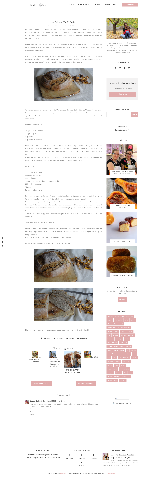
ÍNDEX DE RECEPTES (85, 4)
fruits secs (123, 343)
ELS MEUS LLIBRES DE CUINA (105, 4)
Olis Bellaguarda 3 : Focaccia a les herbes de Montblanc (54, 362)
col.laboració (118, 324)
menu (109, 350)
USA (125, 373)
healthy (128, 346)
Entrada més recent (41, 383)
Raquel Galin (35, 401)
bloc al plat (118, 320)
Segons (123, 365)
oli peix (133, 350)
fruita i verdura (112, 343)
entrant (123, 335)
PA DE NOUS (63, 473)
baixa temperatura (127, 316)
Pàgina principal (130, 4)
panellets (127, 354)
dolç (109, 335)
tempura (110, 373)
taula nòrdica (124, 369)
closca (110, 324)
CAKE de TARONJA (122, 241)
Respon (32, 414)
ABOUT (72, 4)
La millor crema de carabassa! (122, 206)
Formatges (119, 339)
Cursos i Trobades (126, 331)
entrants (131, 335)
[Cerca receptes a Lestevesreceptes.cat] (122, 403)
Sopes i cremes (112, 369)
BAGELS (94, 357)
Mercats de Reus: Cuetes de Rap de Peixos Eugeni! (122, 173)
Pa (121, 354)
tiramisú (118, 373)
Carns (133, 320)
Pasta (134, 354)
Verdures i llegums (114, 376)
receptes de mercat (114, 361)
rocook (110, 365)
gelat (122, 346)
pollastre (126, 358)
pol (120, 358)
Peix (109, 358)
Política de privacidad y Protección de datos (43, 457)
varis (130, 373)
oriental (110, 354)
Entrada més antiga (85, 383)
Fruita (127, 339)
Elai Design (111, 473)
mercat (115, 350)
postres (134, 358)
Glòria (78, 113)
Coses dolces (125, 328)
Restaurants (126, 361)
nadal (122, 350)
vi (129, 376)
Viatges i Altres (112, 380)
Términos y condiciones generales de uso (42, 454)
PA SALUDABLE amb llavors (36, 359)
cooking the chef (113, 328)
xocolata (122, 380)
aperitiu (110, 316)
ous (116, 354)
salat (116, 365)
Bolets (126, 320)
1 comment (75, 26)
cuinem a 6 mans (113, 331)
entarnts (115, 335)
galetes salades (113, 346)
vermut (124, 376)
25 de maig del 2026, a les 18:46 (52, 401)
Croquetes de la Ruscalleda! (122, 275)
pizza (114, 358)
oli (127, 350)
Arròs (117, 316)
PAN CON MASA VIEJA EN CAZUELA (72, 371)
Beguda (110, 320)
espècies (110, 339)
